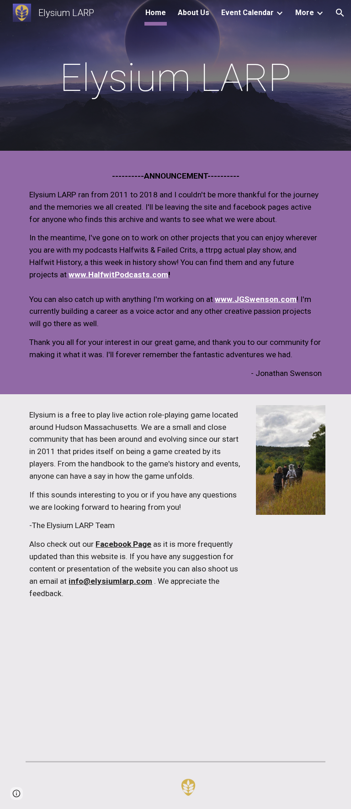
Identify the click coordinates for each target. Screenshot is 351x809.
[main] (175, 78)
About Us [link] (193, 12)
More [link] (304, 12)
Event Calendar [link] (247, 12)
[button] (340, 13)
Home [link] (155, 12)
